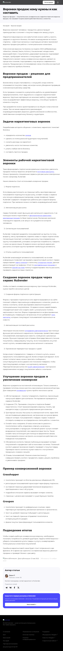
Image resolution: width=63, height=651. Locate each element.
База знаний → (31, 604)
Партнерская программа (10, 644)
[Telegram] (6, 587)
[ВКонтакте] (10, 587)
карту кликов (21, 262)
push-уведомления (36, 367)
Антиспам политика (28, 634)
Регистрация (48, 2)
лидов (28, 135)
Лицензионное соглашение (31, 631)
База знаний (6, 637)
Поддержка (45, 631)
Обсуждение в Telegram (49, 634)
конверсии (21, 390)
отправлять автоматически (36, 331)
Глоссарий (6, 25)
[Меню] (57, 2)
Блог (4, 634)
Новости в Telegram (48, 637)
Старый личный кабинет (49, 641)
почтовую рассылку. (45, 172)
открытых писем (45, 262)
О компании (6, 631)
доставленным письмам (44, 265)
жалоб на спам (18, 268)
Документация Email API (10, 647)
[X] (18, 587)
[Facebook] (14, 587)
